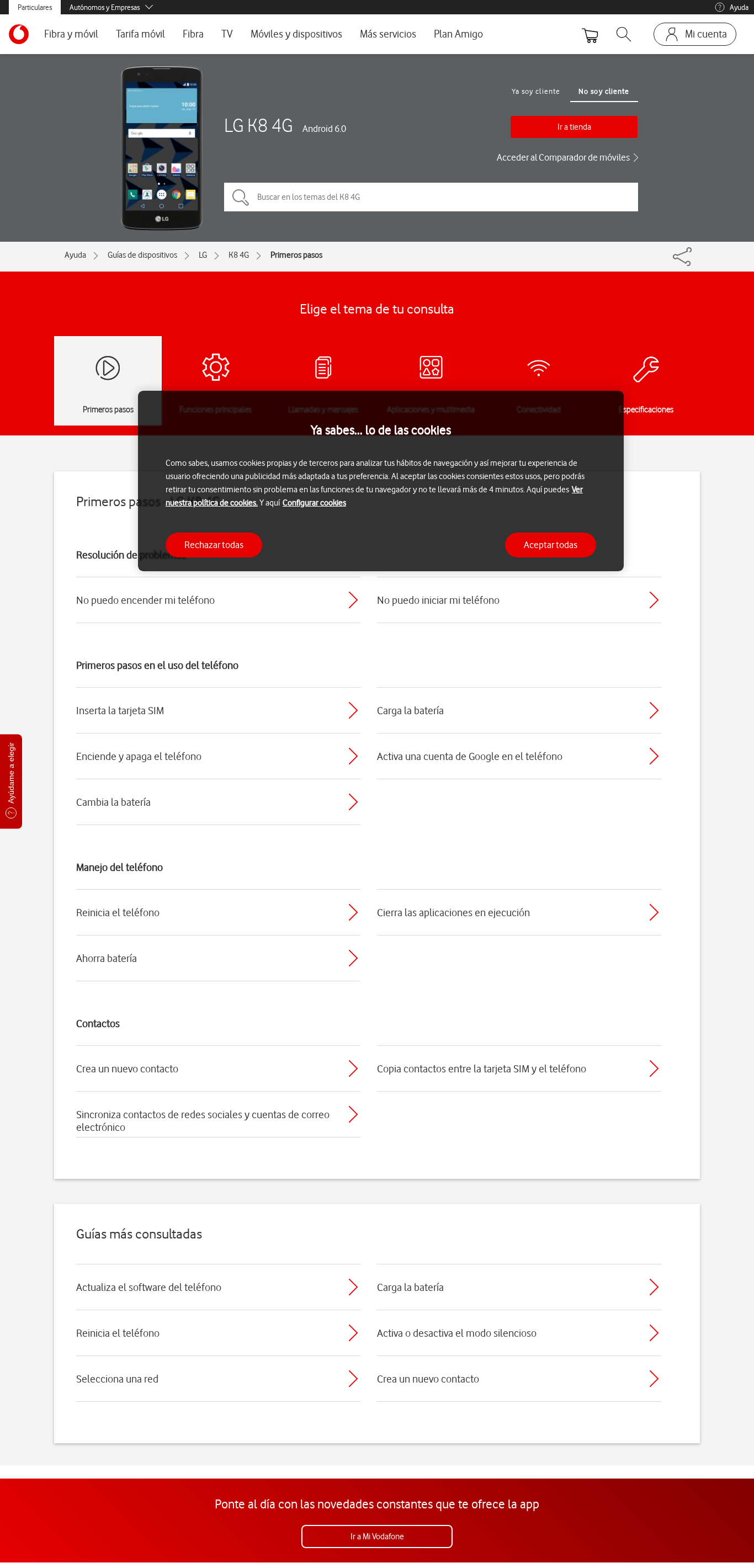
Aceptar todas (550, 544)
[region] (381, 481)
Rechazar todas (213, 544)
